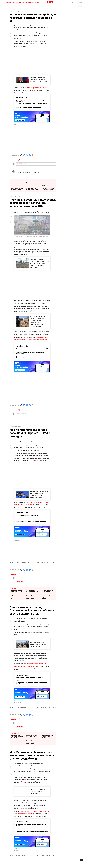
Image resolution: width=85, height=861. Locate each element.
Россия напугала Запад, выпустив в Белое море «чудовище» (47, 597)
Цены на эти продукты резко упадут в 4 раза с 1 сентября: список (48, 184)
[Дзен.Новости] (21, 155)
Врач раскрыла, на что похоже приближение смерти (33, 183)
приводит (33, 460)
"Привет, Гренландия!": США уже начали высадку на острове (17, 189)
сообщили (16, 244)
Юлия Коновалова (18, 727)
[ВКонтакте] (30, 155)
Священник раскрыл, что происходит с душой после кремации (32, 591)
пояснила (24, 824)
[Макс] (24, 155)
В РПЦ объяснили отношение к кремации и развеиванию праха (48, 189)
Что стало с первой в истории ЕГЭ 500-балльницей (17, 183)
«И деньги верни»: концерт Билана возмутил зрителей (32, 778)
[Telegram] (27, 155)
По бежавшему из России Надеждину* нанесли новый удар (17, 591)
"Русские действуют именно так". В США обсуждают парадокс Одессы (32, 597)
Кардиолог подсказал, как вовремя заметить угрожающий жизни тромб (47, 591)
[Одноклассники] (32, 155)
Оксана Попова (17, 126)
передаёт (32, 33)
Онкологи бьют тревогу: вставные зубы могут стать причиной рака (32, 189)
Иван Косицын (17, 540)
